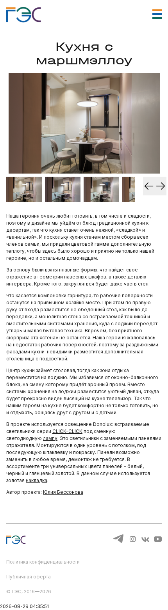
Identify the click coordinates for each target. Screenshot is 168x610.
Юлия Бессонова (63, 492)
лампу (50, 438)
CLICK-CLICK (67, 431)
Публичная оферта (28, 577)
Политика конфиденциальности (43, 562)
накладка (36, 480)
